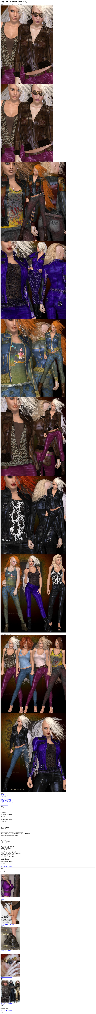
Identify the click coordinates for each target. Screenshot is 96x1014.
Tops (6, 800)
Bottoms (6, 801)
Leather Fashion (4, 796)
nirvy (29, 2)
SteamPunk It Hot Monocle (6, 977)
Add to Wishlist (9, 866)
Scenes (9, 799)
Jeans (9, 801)
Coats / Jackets (8, 802)
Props (7, 799)
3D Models (3, 799)
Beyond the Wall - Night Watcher (7, 1003)
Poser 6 (2, 794)
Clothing (2, 800)
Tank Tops (9, 800)
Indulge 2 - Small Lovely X (6, 897)
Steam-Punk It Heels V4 (6, 950)
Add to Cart (3, 866)
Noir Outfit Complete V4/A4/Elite (8, 924)
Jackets (12, 802)
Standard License (4, 805)
